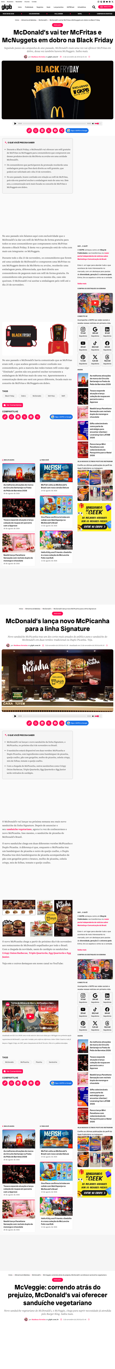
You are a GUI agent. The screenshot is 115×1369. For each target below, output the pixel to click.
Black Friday (9, 396)
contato (34, 2)
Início (20, 7)
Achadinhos (82, 7)
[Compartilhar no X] (48, 130)
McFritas (51, 396)
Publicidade (29, 7)
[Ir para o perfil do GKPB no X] (112, 2)
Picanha (39, 1062)
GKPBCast (70, 7)
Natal (80, 14)
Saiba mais (81, 283)
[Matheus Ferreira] (25, 56)
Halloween (58, 14)
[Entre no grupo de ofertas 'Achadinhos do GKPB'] (94, 517)
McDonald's (43, 20)
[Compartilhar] (61, 130)
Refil (63, 396)
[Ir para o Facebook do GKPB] (109, 2)
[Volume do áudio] (93, 123)
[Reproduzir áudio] (15, 123)
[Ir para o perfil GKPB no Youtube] (106, 2)
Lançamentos (58, 7)
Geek (48, 7)
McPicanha (25, 1062)
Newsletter (19, 2)
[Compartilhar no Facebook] (55, 130)
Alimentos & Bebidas (28, 20)
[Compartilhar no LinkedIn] (42, 130)
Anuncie (27, 2)
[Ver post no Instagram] (83, 477)
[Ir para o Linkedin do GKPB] (104, 2)
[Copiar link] (29, 130)
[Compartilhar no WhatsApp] (35, 130)
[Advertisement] (37, 214)
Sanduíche (53, 1062)
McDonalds (37, 396)
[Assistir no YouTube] (95, 303)
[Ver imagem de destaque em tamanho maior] (57, 90)
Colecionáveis (34, 14)
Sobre (3, 2)
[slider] (54, 123)
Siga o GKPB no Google (79, 131)
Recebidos (10, 2)
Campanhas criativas (104, 14)
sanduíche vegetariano (19, 829)
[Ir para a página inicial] (7, 7)
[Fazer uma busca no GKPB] (94, 7)
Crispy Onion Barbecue (15, 953)
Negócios (40, 7)
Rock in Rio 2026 (8, 14)
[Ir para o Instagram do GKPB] (98, 2)
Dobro (23, 396)
